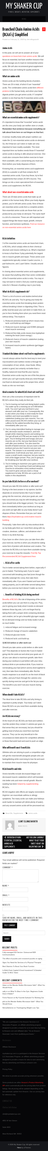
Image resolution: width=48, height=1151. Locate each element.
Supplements (18, 813)
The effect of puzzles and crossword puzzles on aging (22, 959)
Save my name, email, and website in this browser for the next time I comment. (22, 919)
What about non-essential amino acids (18, 192)
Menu (24, 19)
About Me (8, 813)
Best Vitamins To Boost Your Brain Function (18, 966)
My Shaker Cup (24, 6)
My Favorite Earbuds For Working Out (30, 998)
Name (5, 886)
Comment (7, 868)
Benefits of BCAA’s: (10, 599)
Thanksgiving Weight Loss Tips (27, 1008)
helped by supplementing (27, 784)
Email (6, 895)
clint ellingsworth (33, 39)
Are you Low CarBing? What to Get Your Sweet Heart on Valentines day (35, 842)
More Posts (22, 826)
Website (6, 905)
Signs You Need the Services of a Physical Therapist (21, 962)
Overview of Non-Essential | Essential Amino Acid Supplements (13, 842)
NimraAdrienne (8, 1008)
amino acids (32, 813)
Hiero (19, 1148)
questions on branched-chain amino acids (19, 56)
